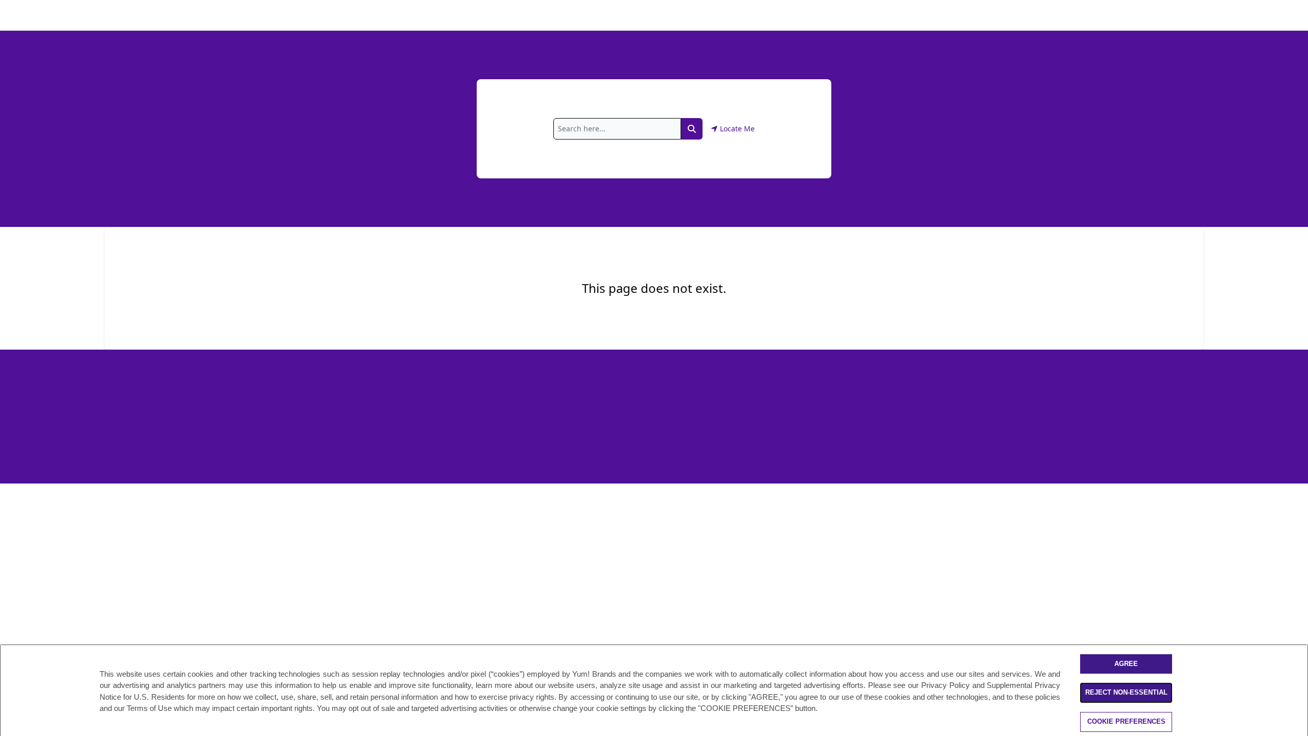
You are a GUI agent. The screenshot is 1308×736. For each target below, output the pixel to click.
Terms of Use (149, 708)
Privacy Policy (945, 685)
